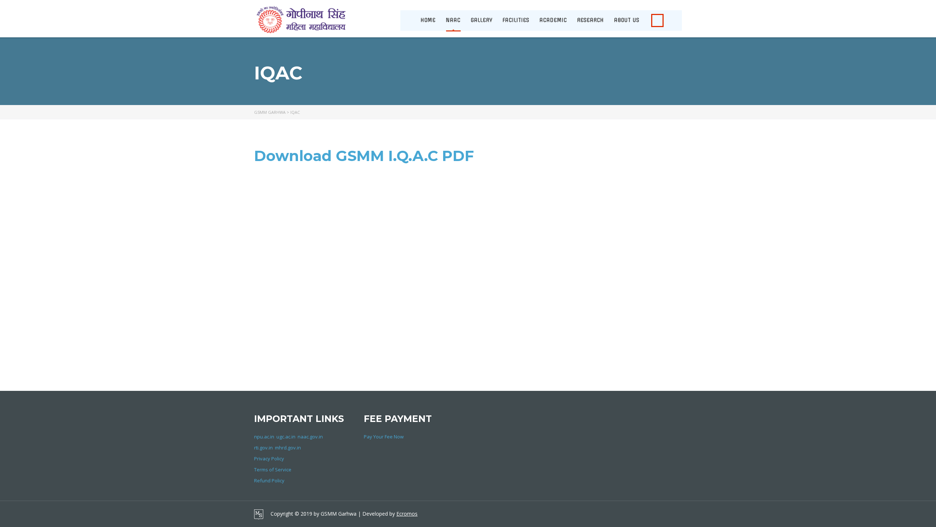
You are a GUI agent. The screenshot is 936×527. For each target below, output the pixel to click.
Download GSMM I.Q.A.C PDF (364, 156)
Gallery (481, 20)
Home (427, 20)
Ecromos (407, 513)
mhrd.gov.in (288, 447)
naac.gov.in (310, 436)
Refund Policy (269, 480)
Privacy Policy (269, 458)
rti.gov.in (263, 447)
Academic (553, 20)
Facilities (515, 20)
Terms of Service (272, 469)
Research (590, 20)
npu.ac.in (264, 436)
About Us (626, 20)
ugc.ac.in (285, 436)
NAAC (453, 20)
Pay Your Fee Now (384, 436)
